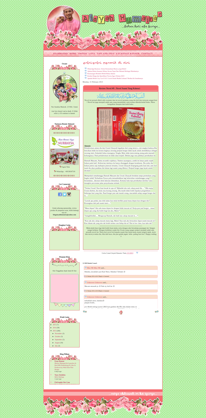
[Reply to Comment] (104, 276)
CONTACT (147, 54)
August (57, 343)
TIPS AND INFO (105, 54)
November (58, 333)
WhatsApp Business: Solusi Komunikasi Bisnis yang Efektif (106, 69)
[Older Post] (156, 312)
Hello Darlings (59, 377)
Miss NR (90, 268)
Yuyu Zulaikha (60, 375)
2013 (55, 331)
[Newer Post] (85, 312)
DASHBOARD (60, 54)
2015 (55, 325)
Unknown (90, 282)
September (58, 340)
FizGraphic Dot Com (62, 382)
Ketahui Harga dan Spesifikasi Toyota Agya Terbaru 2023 (105, 76)
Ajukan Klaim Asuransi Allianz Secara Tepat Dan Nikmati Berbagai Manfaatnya (113, 71)
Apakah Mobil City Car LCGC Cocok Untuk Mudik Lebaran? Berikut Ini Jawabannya (115, 78)
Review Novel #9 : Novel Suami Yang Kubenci (119, 88)
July (56, 346)
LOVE (92, 54)
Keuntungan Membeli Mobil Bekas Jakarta (101, 74)
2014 (55, 328)
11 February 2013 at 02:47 (92, 276)
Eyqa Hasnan (59, 361)
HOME (73, 54)
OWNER (82, 54)
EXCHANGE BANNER (128, 54)
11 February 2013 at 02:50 (92, 291)
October (58, 336)
